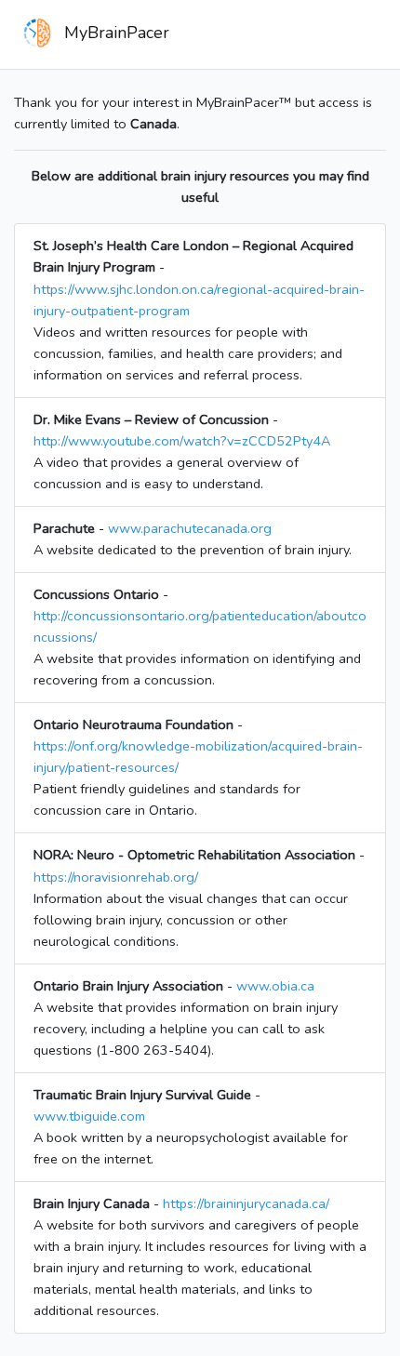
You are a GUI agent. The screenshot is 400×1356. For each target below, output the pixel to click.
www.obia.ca (275, 986)
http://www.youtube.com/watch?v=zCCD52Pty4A (181, 441)
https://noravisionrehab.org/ (115, 877)
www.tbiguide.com (89, 1116)
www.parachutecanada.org (190, 528)
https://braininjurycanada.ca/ (246, 1203)
